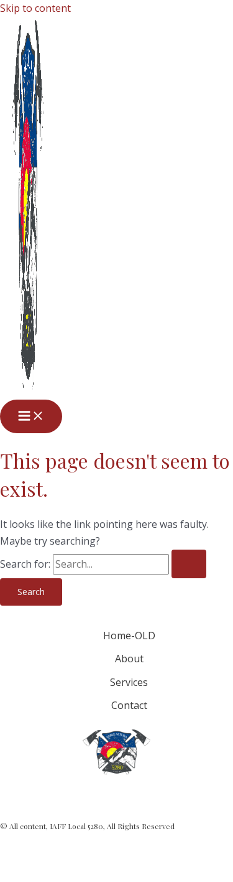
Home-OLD (129, 635)
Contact (129, 705)
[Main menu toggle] (31, 416)
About (129, 658)
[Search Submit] (188, 564)
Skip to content (35, 8)
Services (129, 682)
